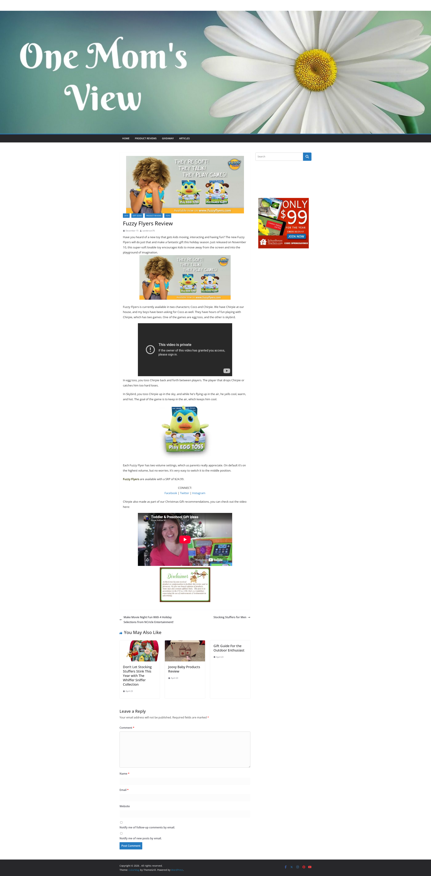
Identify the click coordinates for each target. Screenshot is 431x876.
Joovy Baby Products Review (184, 669)
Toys (168, 215)
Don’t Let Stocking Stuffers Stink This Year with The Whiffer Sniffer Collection (137, 676)
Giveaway (168, 138)
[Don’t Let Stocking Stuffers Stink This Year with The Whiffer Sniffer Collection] (140, 643)
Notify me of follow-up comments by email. (147, 827)
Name (124, 773)
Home (125, 138)
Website (125, 806)
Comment (127, 728)
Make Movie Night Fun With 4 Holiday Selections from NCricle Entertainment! (148, 619)
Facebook (170, 493)
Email (124, 790)
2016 (126, 215)
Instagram (198, 493)
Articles (184, 138)
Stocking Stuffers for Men (229, 617)
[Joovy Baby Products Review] (185, 643)
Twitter (184, 493)
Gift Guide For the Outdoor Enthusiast (228, 648)
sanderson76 (148, 230)
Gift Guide (137, 215)
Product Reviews (146, 138)
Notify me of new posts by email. (141, 838)
